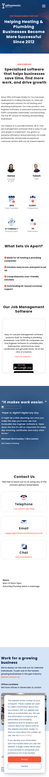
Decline (24, 766)
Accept (24, 759)
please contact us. (10, 677)
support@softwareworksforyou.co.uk (23, 533)
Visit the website (24, 356)
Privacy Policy (25, 735)
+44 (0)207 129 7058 (23, 509)
